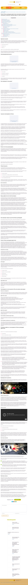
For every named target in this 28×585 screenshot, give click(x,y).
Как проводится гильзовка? (6, 20)
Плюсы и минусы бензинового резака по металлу (14, 61)
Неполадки (5, 27)
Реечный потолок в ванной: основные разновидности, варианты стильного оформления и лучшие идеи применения (16, 558)
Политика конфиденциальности (6, 582)
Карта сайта (12, 582)
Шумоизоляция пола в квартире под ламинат (15, 527)
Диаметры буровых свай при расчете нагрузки (14, 121)
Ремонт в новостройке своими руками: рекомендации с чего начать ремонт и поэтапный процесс (15, 551)
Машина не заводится (7, 29)
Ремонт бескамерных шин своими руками (16, 569)
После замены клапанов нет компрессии (9, 32)
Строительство (16, 7)
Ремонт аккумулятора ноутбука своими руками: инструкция (16, 574)
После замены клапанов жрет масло (9, 31)
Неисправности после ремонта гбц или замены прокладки (10, 28)
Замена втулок (6, 35)
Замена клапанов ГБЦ (7, 34)
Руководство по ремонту (5, 33)
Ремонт (10, 7)
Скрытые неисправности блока (6, 21)
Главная (1, 582)
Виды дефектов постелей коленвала (7, 24)
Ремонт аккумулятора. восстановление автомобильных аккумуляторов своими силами (15, 544)
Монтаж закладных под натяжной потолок (15, 537)
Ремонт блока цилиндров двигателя (7, 25)
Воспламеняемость (14, 88)
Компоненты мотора (6, 26)
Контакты (15, 582)
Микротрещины (4, 22)
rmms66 (12, 2)
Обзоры (4, 7)
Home (2, 11)
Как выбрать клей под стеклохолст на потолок (13, 532)
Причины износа (4, 36)
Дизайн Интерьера (23, 7)
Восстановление (6, 23)
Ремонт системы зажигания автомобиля (15, 522)
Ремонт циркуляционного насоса (16, 564)
